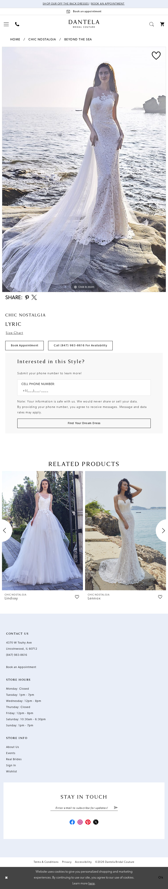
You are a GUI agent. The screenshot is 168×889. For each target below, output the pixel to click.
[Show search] (151, 24)
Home (15, 39)
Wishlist (11, 771)
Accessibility (83, 862)
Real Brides (14, 759)
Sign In (11, 765)
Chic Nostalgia (42, 39)
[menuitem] (6, 24)
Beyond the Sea (78, 39)
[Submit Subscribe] (116, 808)
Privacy (66, 862)
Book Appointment (24, 345)
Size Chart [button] (14, 333)
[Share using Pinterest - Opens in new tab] (27, 298)
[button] (6, 24)
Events (10, 753)
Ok (160, 877)
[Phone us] (17, 24)
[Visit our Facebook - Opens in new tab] (72, 823)
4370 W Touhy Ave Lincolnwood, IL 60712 (21, 645)
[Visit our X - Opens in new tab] (95, 823)
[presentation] (42, 530)
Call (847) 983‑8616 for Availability (80, 345)
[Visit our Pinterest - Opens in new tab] (88, 823)
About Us (12, 747)
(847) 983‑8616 (16, 655)
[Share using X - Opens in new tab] (34, 298)
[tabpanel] (84, 169)
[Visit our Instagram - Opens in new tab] (80, 823)
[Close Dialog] (6, 878)
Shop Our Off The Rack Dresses (66, 4)
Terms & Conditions (46, 862)
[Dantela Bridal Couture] (84, 24)
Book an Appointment (108, 4)
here (91, 883)
